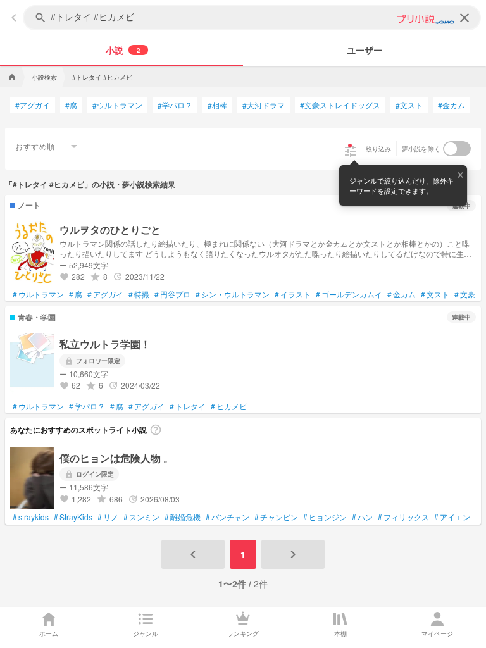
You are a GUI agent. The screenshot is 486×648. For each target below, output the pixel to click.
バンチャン (227, 517)
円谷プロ (172, 294)
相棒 (217, 105)
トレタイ (188, 406)
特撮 (138, 294)
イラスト (293, 294)
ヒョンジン (325, 517)
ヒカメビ (229, 406)
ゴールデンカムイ (349, 294)
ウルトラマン (117, 105)
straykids (31, 517)
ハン (362, 517)
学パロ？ (175, 105)
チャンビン (276, 517)
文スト (409, 105)
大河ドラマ (263, 105)
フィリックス (403, 517)
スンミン (141, 517)
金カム (451, 105)
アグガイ (32, 105)
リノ (107, 517)
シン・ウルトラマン (233, 294)
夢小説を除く (421, 149)
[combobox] (46, 146)
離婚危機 (183, 517)
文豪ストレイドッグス (340, 105)
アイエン (452, 517)
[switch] (457, 148)
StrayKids (73, 517)
